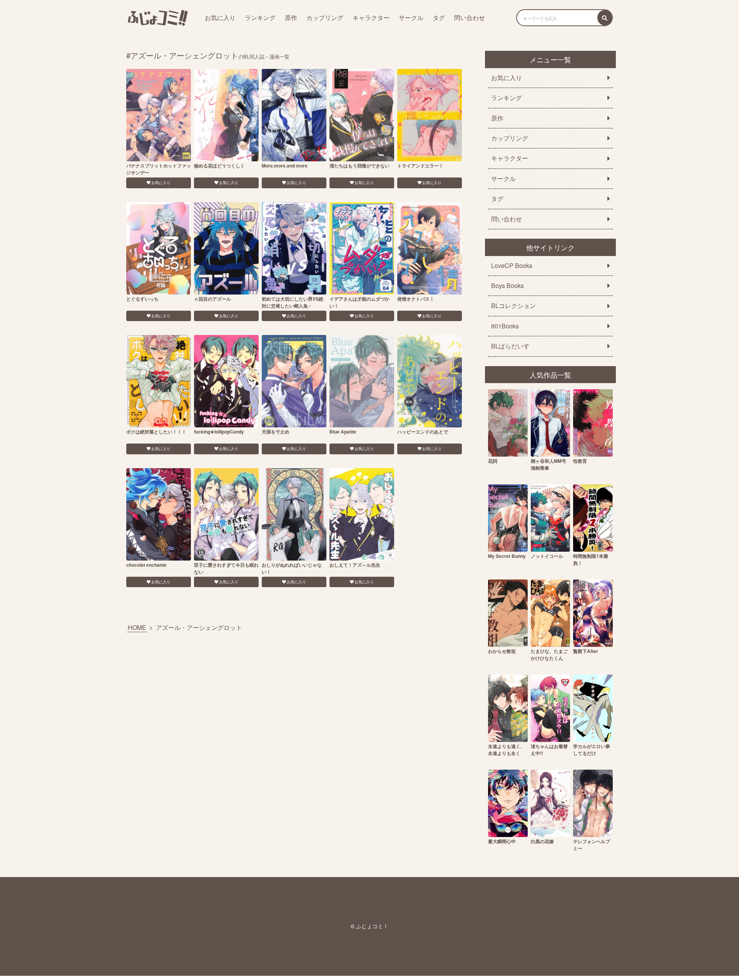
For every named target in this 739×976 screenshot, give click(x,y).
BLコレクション (513, 305)
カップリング (324, 17)
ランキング (260, 17)
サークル (411, 17)
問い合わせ (469, 17)
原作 (291, 17)
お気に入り (220, 17)
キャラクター (371, 17)
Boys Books (507, 285)
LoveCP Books (511, 265)
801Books (505, 326)
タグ (439, 17)
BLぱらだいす (510, 346)
